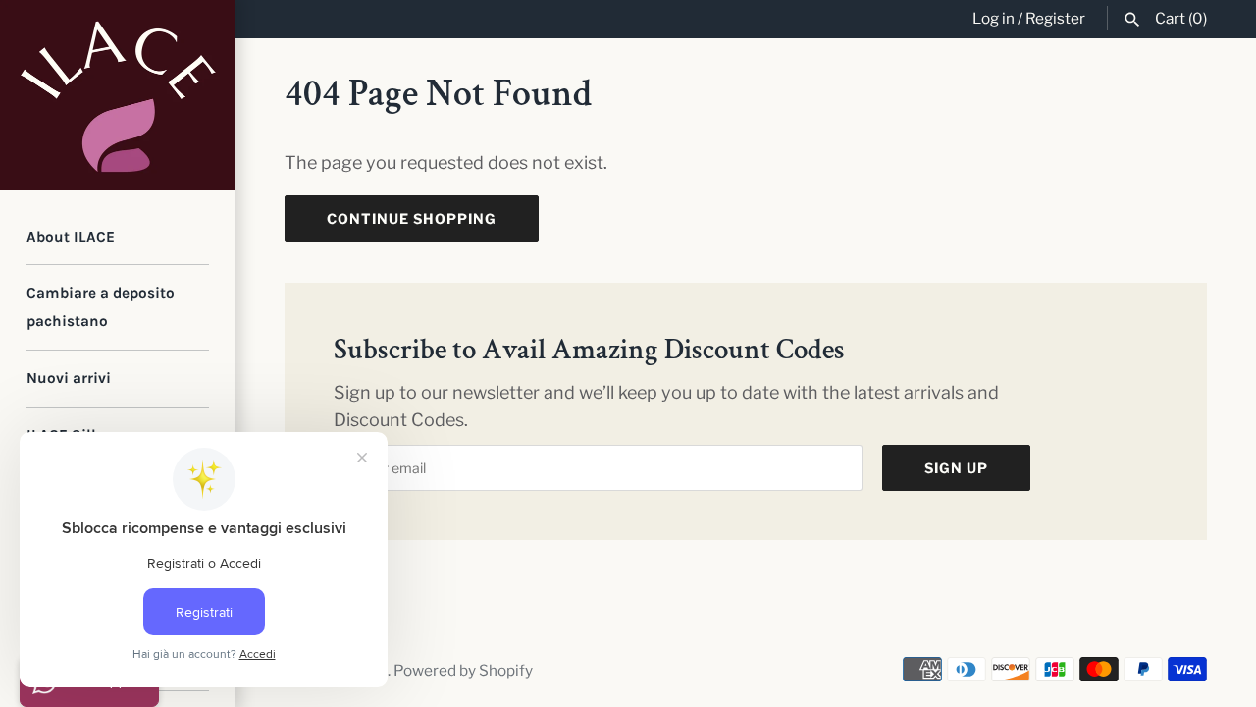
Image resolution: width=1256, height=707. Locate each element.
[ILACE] (118, 95)
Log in (993, 18)
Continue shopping (412, 218)
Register (1055, 18)
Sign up (956, 468)
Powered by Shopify (463, 670)
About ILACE (70, 236)
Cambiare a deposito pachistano (100, 307)
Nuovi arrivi (68, 378)
